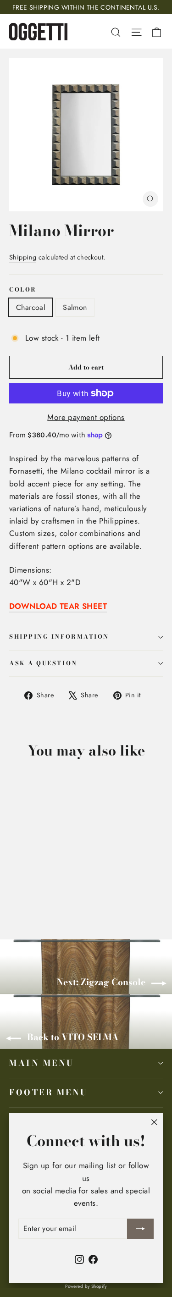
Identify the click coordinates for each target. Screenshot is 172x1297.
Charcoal (30, 307)
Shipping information (59, 636)
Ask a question (43, 663)
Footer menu (48, 1092)
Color (23, 290)
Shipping (22, 257)
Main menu (41, 1063)
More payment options (86, 417)
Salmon (75, 307)
